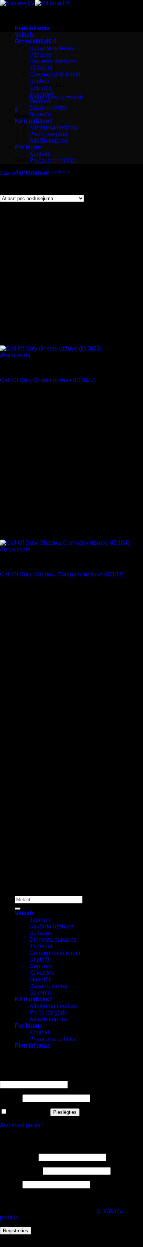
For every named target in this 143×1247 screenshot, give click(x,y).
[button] (32, 28)
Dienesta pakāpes (53, 940)
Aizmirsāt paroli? (22, 1125)
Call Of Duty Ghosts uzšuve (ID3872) (48, 380)
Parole (10, 1098)
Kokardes (41, 94)
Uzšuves (37, 173)
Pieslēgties (65, 1112)
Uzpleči (39, 81)
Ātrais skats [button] (15, 355)
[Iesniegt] (18, 908)
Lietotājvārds (18, 1157)
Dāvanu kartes (48, 107)
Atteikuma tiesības (53, 127)
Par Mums (29, 1026)
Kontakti (40, 154)
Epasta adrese (20, 1171)
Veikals (24, 35)
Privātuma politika (52, 160)
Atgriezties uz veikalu (57, 97)
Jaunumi (40, 41)
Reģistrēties (15, 1230)
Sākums (10, 173)
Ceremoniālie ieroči (54, 74)
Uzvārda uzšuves (51, 926)
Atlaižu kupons (48, 141)
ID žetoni (40, 946)
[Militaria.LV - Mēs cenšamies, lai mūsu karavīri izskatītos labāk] (35, 3)
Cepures (40, 88)
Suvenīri (40, 114)
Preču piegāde (48, 134)
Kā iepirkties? (34, 999)
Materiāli (40, 101)
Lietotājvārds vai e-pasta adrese (43, 1077)
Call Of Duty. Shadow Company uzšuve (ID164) (62, 574)
